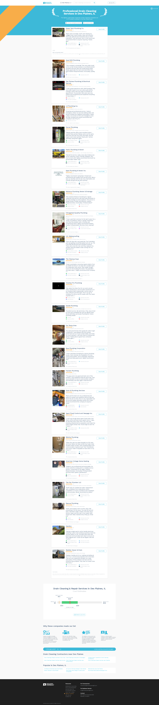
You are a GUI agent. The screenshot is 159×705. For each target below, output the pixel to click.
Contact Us (68, 696)
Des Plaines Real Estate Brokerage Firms (97, 670)
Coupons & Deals (89, 23)
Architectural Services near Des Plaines (53, 668)
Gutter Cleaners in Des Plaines (51, 670)
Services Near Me (70, 689)
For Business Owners (71, 690)
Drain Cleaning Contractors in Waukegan (75, 657)
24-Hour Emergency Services (74, 23)
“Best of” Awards (70, 693)
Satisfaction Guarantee (71, 686)
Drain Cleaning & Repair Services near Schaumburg (75, 661)
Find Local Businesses (71, 687)
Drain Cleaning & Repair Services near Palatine (99, 660)
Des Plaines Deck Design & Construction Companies (75, 671)
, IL (64, 665)
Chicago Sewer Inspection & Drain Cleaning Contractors (98, 658)
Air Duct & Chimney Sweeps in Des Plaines (76, 668)
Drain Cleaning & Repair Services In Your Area (54, 657)
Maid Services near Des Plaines (95, 668)
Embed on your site (80, 614)
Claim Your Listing (70, 692)
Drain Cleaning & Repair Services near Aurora (54, 660)
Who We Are (68, 695)
